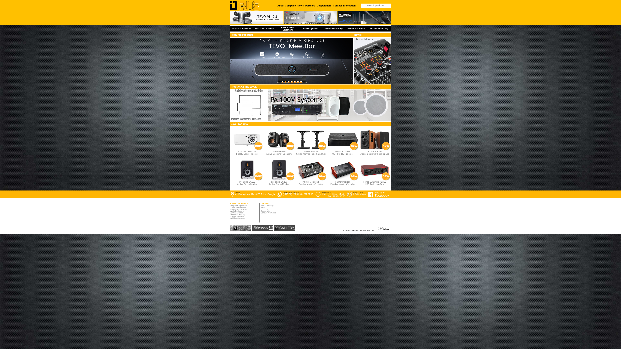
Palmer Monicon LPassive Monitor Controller (311, 183)
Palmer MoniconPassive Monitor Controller (342, 183)
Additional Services (237, 218)
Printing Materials (237, 216)
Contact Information (268, 212)
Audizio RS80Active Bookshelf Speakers (279, 152)
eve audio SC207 (279, 182)
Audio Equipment (237, 211)
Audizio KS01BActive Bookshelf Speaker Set (374, 152)
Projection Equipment (238, 205)
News (263, 207)
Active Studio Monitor (279, 184)
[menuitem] (269, 206)
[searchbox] (376, 6)
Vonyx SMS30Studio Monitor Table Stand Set (311, 152)
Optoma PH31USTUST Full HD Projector (342, 152)
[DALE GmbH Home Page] (244, 10)
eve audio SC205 (247, 182)
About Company (267, 205)
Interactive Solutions (238, 207)
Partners (264, 209)
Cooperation (265, 211)
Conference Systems (238, 209)
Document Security (237, 214)
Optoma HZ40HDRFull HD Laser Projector (247, 152)
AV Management (236, 212)
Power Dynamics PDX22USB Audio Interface (374, 183)
